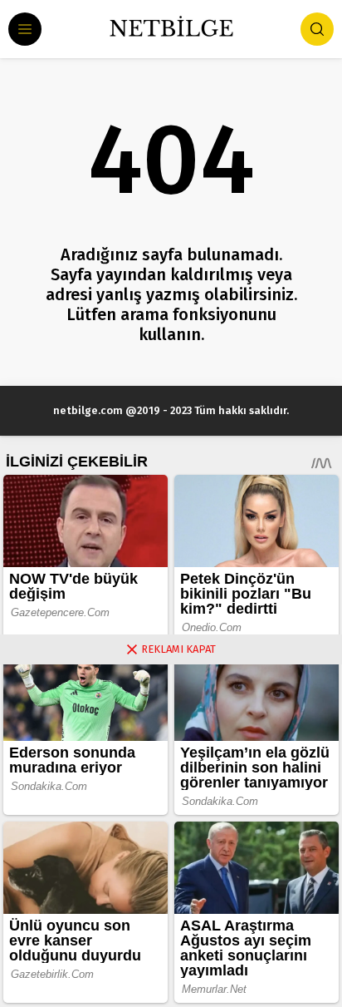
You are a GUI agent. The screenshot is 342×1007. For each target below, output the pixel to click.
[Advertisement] (171, 835)
